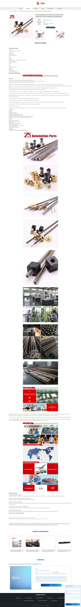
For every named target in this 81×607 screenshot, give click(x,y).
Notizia (36, 8)
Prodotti (28, 8)
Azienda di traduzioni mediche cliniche (56, 523)
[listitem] (40, 35)
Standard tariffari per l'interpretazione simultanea (17, 523)
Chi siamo (59, 8)
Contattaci (50, 8)
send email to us (51, 27)
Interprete (36, 523)
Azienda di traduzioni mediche (30, 523)
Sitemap (47, 605)
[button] (34, 35)
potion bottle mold (54, 600)
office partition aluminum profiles (29, 600)
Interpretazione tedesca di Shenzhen (44, 523)
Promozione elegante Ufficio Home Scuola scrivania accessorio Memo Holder (23, 517)
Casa (20, 8)
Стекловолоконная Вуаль (43, 600)
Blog (43, 8)
